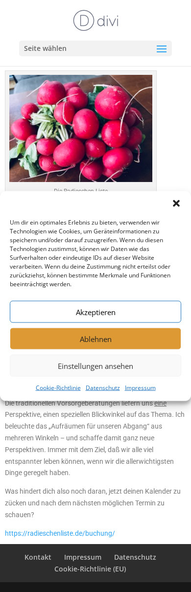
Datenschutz (103, 388)
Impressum (140, 388)
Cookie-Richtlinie (58, 388)
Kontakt (37, 557)
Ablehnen (96, 338)
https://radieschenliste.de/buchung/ (60, 533)
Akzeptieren (96, 312)
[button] (176, 203)
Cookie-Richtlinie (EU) (90, 568)
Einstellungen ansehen (95, 365)
